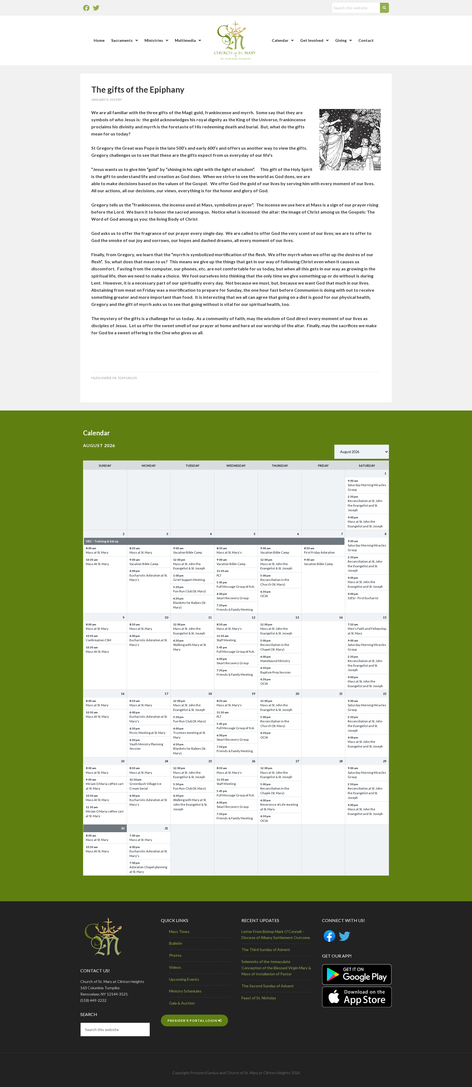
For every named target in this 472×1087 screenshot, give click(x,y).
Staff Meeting (226, 640)
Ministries (153, 40)
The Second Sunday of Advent (267, 985)
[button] (124, 40)
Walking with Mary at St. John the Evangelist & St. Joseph (190, 804)
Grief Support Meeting (189, 579)
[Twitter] (96, 8)
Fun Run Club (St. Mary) (189, 591)
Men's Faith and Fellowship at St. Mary (367, 631)
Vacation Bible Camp (143, 564)
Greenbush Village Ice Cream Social (145, 786)
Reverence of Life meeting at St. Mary (279, 807)
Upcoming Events (184, 979)
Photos (175, 955)
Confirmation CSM (98, 640)
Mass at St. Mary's (229, 552)
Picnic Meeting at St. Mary (147, 732)
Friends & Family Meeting (235, 609)
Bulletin (175, 943)
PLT (219, 575)
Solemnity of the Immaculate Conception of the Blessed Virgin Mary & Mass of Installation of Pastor (276, 967)
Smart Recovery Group (233, 598)
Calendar (280, 40)
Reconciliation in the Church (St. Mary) (274, 582)
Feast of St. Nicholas (258, 998)
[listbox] (361, 452)
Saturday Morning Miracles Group (367, 487)
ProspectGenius (204, 1072)
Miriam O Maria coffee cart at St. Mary (104, 786)
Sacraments (122, 40)
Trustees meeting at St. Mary (189, 735)
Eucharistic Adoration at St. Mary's (148, 578)
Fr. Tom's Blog (125, 378)
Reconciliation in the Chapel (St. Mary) (274, 647)
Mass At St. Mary (97, 564)
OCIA (264, 596)
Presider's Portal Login (192, 1020)
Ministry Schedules (185, 991)
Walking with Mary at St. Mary (189, 647)
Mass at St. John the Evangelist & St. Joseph (189, 566)
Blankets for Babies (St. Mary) (189, 605)
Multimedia (185, 40)
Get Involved (311, 40)
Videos (175, 967)
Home (99, 40)
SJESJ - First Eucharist (363, 598)
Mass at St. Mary (97, 552)
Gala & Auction (182, 1003)
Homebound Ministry (275, 661)
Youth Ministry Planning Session (146, 746)
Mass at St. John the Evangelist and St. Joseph (365, 524)
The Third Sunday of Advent (265, 949)
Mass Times (179, 931)
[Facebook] (86, 8)
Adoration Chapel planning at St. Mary (148, 869)
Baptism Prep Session (275, 672)
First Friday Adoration (319, 552)
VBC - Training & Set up (102, 541)
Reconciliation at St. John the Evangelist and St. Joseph (365, 505)
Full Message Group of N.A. (236, 586)
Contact (366, 40)
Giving (341, 40)
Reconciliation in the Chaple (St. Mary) (274, 791)
